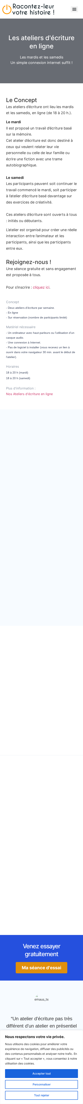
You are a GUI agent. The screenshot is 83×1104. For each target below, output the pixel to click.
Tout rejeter (41, 1095)
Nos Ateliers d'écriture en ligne (29, 394)
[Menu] (74, 9)
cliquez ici (41, 287)
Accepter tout (41, 1073)
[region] (41, 1067)
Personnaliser (42, 1084)
